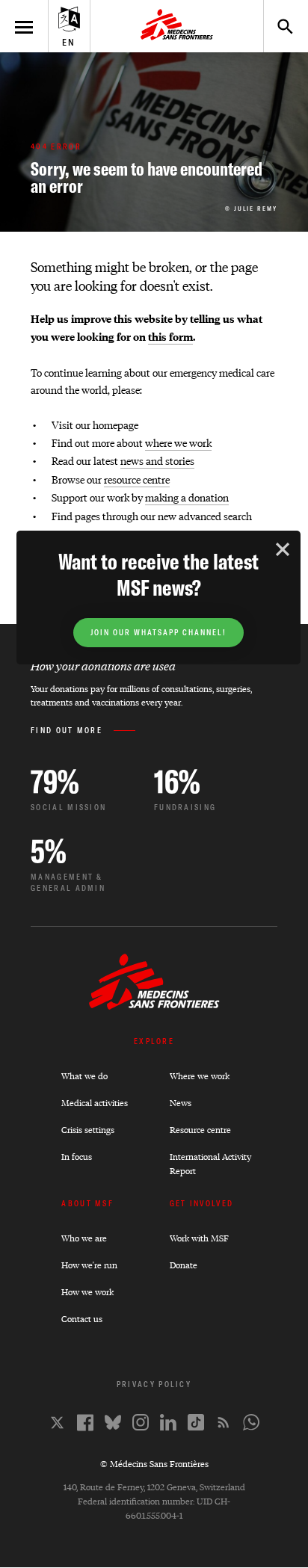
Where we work (200, 1075)
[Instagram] (140, 1422)
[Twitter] (57, 1423)
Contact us (81, 1318)
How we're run (89, 1265)
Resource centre (200, 1129)
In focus (76, 1156)
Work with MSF (199, 1238)
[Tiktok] (196, 1422)
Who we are (84, 1238)
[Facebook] (85, 1422)
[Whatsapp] (251, 1422)
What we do (84, 1075)
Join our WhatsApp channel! (158, 633)
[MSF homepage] (177, 26)
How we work (87, 1291)
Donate (183, 1265)
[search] (278, 26)
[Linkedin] (168, 1422)
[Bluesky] (113, 1422)
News (180, 1102)
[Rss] (223, 1422)
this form (170, 336)
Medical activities (94, 1102)
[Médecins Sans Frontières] (154, 1005)
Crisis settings (87, 1129)
